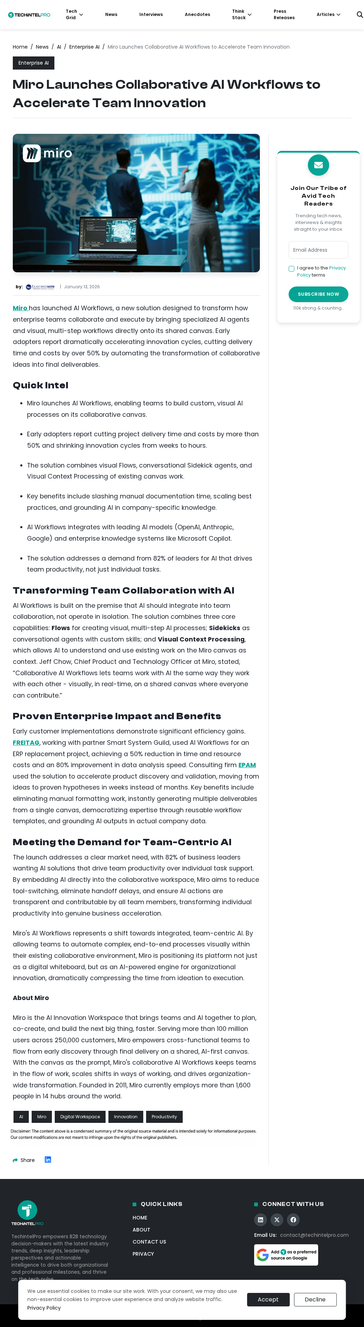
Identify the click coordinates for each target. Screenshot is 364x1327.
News (111, 14)
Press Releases (284, 14)
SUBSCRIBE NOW (318, 294)
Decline (315, 1299)
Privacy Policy (44, 1307)
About (141, 1229)
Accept (268, 1299)
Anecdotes (197, 14)
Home (20, 46)
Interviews (151, 14)
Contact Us (149, 1241)
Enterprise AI (84, 46)
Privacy (143, 1253)
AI (59, 46)
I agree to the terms (321, 271)
